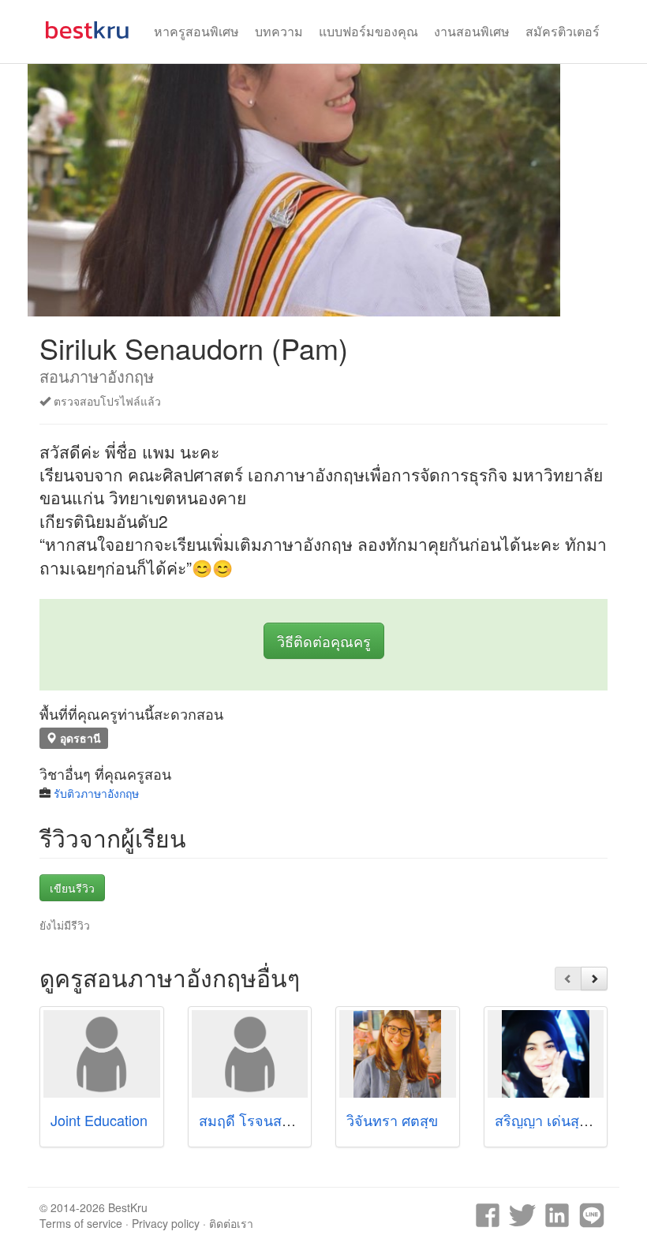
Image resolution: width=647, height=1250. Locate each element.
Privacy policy (166, 1223)
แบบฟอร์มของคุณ (368, 31)
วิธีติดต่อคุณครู (324, 641)
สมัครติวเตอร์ (562, 31)
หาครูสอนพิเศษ (196, 31)
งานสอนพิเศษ (472, 31)
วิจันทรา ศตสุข (392, 1120)
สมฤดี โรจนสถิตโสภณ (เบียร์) (291, 1120)
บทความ (279, 31)
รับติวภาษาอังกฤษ (96, 793)
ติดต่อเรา (231, 1223)
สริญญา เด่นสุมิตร (550, 1120)
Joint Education (99, 1120)
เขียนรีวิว (72, 888)
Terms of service (80, 1223)
